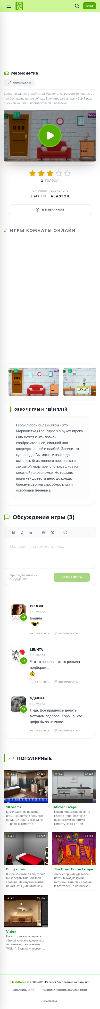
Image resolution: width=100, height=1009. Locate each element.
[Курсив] (22, 532)
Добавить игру (23, 990)
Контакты (50, 1001)
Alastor (60, 196)
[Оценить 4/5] (59, 173)
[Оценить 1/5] (32, 173)
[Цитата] (43, 532)
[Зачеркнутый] (30, 532)
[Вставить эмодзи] (65, 532)
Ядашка (37, 698)
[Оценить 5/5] (67, 173)
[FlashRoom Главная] (19, 6)
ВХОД (89, 6)
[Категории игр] (9, 6)
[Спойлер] (52, 532)
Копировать (68, 633)
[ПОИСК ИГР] (77, 5)
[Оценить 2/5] (41, 173)
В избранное (53, 209)
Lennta (36, 650)
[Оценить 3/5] (50, 173)
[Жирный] (13, 532)
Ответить (42, 633)
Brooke (37, 606)
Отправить (71, 577)
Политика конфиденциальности (64, 990)
